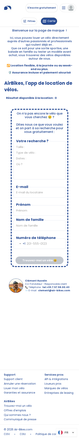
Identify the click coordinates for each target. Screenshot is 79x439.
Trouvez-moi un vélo (18, 406)
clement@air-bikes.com (54, 290)
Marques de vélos (56, 388)
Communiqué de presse (20, 419)
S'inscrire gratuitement (41, 7)
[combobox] (20, 244)
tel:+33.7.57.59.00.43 (55, 287)
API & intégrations (56, 379)
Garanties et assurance (19, 393)
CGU (23, 434)
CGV (7, 434)
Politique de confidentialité (54, 434)
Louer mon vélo (14, 388)
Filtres (31, 21)
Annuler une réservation (20, 384)
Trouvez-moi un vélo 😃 (39, 260)
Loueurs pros (52, 384)
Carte (51, 21)
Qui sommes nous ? (17, 415)
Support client (13, 379)
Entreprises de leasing (58, 393)
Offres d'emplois (15, 410)
